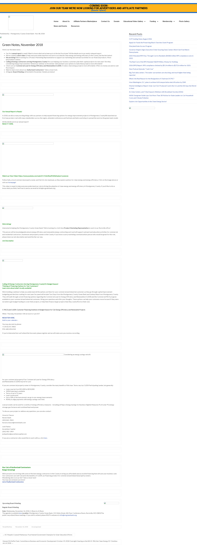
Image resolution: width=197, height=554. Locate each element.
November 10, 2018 (21, 527)
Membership (167, 21)
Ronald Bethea (7, 527)
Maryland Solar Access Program (140, 46)
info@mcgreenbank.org (68, 515)
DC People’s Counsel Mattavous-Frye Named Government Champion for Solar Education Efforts (37, 535)
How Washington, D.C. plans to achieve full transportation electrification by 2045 (157, 82)
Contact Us (105, 21)
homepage (12, 182)
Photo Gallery (184, 21)
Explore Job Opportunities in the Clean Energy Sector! (148, 101)
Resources (75, 26)
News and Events (60, 26)
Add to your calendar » (10, 320)
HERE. (12, 318)
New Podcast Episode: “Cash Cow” (141, 69)
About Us (66, 21)
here (45, 438)
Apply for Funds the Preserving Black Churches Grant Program (151, 42)
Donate (116, 21)
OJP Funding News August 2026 (140, 39)
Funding (153, 21)
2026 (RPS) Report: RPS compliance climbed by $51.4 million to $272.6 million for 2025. (160, 65)
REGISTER (6, 318)
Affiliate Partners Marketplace (85, 21)
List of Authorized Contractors (13, 482)
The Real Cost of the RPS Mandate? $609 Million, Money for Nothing (153, 62)
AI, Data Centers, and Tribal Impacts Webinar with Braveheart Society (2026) (156, 92)
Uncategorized (36, 527)
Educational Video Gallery (133, 21)
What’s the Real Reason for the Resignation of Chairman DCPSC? (151, 79)
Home (56, 21)
